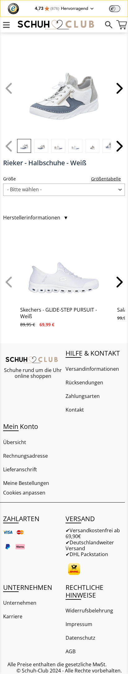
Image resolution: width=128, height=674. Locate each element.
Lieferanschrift (20, 469)
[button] (118, 88)
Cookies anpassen (24, 493)
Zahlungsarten (83, 396)
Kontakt (75, 409)
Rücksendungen (84, 382)
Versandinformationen (92, 368)
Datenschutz (80, 637)
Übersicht (14, 442)
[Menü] (6, 24)
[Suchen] (109, 24)
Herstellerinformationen (35, 217)
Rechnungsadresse (25, 455)
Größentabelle (106, 179)
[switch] (114, 8)
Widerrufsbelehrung (89, 610)
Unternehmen (19, 602)
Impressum (79, 624)
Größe (9, 179)
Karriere (12, 616)
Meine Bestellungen (26, 483)
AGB (70, 651)
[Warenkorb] (121, 24)
